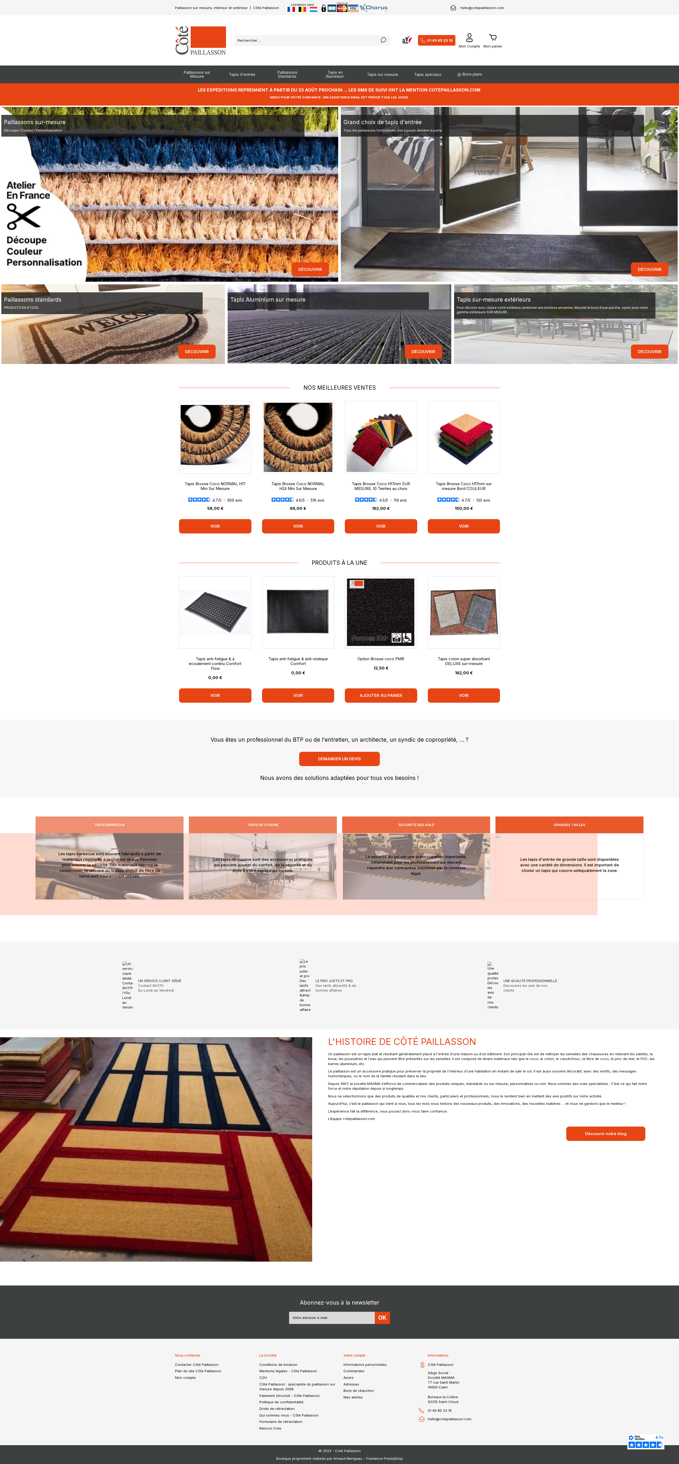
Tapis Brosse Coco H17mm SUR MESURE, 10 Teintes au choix (381, 486)
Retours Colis (270, 1428)
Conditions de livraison (278, 1364)
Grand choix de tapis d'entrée (382, 122)
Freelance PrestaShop (384, 1458)
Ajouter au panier (381, 695)
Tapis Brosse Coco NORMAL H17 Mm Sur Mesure (215, 486)
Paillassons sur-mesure (35, 122)
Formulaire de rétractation (280, 1421)
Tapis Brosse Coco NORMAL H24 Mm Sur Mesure (298, 486)
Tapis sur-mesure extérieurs (494, 299)
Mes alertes (353, 1397)
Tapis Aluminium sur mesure (268, 299)
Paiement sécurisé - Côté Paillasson (289, 1395)
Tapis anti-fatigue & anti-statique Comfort (298, 661)
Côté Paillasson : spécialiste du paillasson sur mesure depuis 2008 (297, 1386)
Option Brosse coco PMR (381, 658)
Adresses (351, 1384)
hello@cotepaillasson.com (482, 8)
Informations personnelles (365, 1364)
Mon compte (185, 1377)
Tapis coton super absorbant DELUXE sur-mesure (464, 661)
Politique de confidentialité (281, 1402)
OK (382, 1317)
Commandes (353, 1371)
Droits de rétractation (277, 1408)
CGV (263, 1377)
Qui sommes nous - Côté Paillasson (289, 1415)
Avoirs (348, 1377)
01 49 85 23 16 (440, 40)
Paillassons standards (33, 299)
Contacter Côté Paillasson (197, 1364)
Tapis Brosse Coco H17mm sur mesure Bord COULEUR (464, 486)
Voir (215, 526)
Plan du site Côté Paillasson (198, 1371)
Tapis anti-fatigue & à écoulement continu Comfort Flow (215, 663)
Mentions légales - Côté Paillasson (288, 1371)
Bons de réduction (358, 1390)
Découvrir (310, 269)
